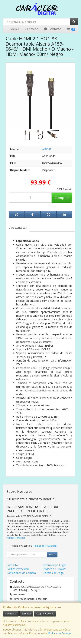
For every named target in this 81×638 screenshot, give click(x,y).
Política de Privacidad (16, 537)
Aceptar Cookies (45, 613)
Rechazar (26, 613)
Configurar (11, 613)
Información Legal (54, 565)
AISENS (46, 149)
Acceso (33, 29)
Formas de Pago (53, 573)
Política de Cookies (59, 633)
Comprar (62, 197)
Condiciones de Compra (21, 573)
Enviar (52, 554)
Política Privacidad (18, 569)
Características (18, 227)
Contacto (54, 29)
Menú (14, 29)
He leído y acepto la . (34, 545)
